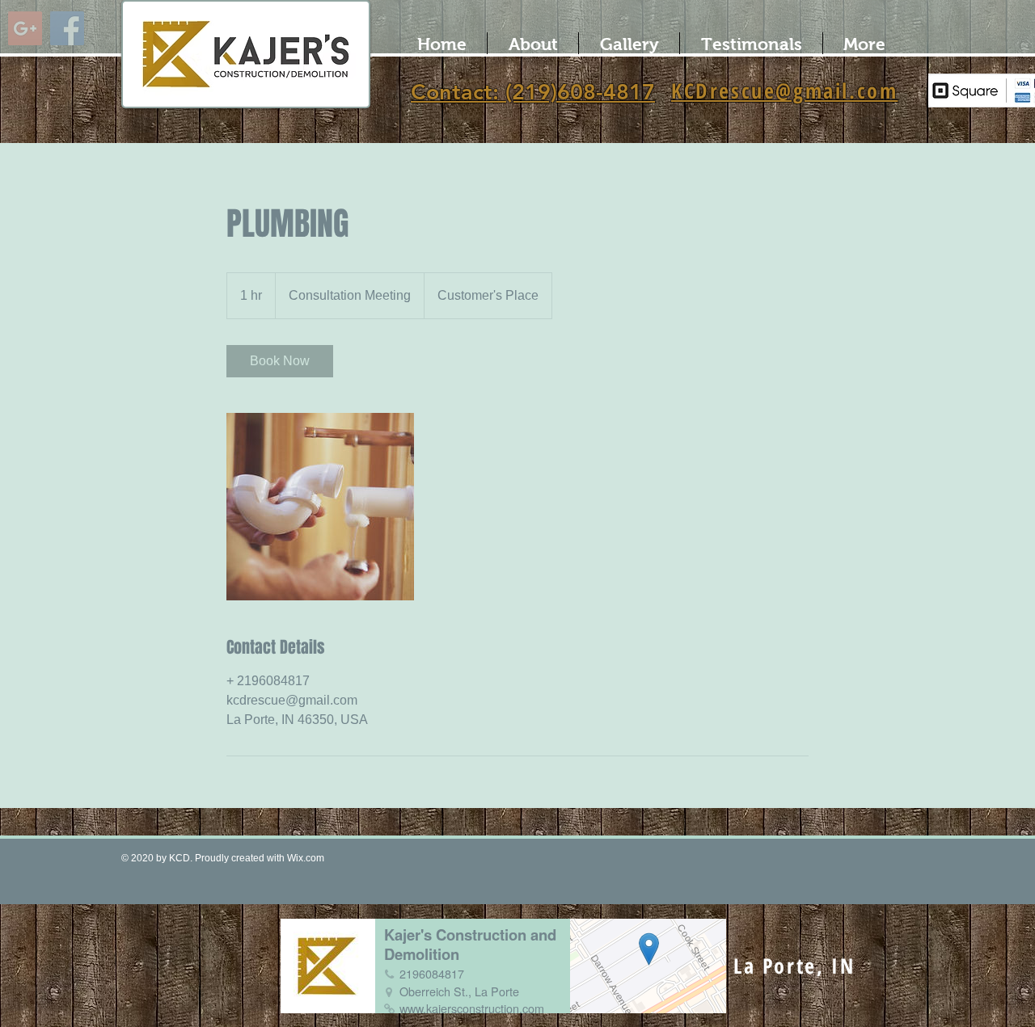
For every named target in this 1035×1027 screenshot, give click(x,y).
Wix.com (305, 858)
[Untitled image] (320, 506)
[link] (279, 361)
